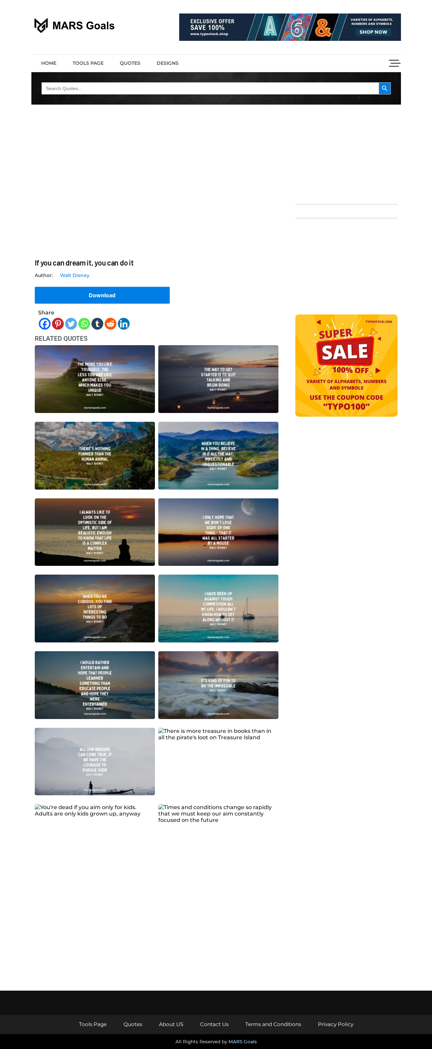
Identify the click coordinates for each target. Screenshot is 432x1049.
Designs (168, 63)
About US (171, 1024)
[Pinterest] (58, 324)
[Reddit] (110, 324)
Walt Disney (74, 275)
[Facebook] (45, 324)
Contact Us (214, 1024)
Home (48, 63)
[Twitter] (71, 324)
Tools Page (88, 63)
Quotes (130, 63)
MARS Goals (242, 1041)
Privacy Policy (335, 1024)
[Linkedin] (124, 324)
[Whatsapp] (84, 324)
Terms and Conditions (273, 1024)
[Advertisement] (346, 153)
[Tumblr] (97, 324)
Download (102, 295)
